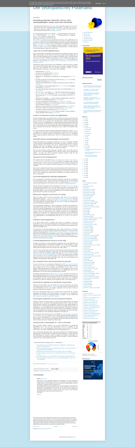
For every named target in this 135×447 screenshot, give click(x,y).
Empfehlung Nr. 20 (42, 45)
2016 (85, 168)
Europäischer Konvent (88, 221)
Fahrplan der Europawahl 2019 (90, 312)
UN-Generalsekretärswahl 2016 (90, 276)
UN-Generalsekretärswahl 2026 (90, 278)
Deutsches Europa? (88, 200)
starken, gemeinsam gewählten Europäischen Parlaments (46, 296)
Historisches (86, 246)
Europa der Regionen (88, 214)
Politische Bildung (87, 260)
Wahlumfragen (87, 283)
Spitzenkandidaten (87, 271)
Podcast (85, 259)
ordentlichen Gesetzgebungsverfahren (41, 59)
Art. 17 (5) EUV (67, 79)
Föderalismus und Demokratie (45, 370)
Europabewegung (87, 216)
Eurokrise (86, 213)
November (87, 129)
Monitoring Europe (87, 254)
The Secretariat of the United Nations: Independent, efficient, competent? (91, 103)
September (87, 133)
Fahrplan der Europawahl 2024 (90, 304)
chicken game (70, 186)
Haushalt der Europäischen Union (91, 244)
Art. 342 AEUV (51, 111)
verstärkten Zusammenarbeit (65, 198)
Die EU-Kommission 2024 (89, 299)
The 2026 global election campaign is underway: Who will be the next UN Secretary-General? (91, 94)
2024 (85, 122)
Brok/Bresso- (36, 46)
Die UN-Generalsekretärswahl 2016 (91, 315)
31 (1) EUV (39, 90)
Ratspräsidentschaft (88, 263)
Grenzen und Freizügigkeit (89, 238)
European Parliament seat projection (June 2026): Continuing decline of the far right (93, 86)
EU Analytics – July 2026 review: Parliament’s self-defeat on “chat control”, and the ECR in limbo (92, 98)
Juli (86, 136)
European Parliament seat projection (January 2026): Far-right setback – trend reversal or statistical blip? (92, 107)
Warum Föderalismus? (88, 32)
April (86, 142)
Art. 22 (73, 89)
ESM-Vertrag (60, 200)
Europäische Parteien (88, 293)
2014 (85, 171)
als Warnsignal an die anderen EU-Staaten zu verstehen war (62, 232)
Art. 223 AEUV (54, 74)
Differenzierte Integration (89, 203)
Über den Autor (87, 35)
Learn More (98, 3)
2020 (85, 160)
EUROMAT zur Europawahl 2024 (91, 302)
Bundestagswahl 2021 (88, 192)
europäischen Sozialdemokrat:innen (43, 39)
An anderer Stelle (87, 37)
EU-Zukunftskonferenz (69, 252)
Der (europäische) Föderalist (62, 7)
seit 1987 (75, 267)
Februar (86, 146)
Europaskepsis (87, 225)
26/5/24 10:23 (44, 378)
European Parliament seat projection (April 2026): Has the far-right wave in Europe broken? (93, 111)
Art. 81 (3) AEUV (61, 93)
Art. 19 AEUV (40, 93)
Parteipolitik (86, 257)
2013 (85, 173)
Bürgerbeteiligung (87, 195)
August (86, 135)
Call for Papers (87, 197)
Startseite (56, 426)
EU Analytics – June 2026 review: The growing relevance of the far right (92, 90)
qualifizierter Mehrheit (64, 59)
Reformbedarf (52, 26)
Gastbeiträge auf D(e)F (88, 38)
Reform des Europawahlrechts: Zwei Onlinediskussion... (92, 153)
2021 (85, 159)
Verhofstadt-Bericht (47, 46)
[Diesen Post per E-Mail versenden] (52, 369)
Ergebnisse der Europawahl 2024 (91, 300)
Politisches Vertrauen (88, 262)
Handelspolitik (87, 243)
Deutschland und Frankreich (90, 202)
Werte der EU (86, 286)
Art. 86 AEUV (48, 95)
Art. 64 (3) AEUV (70, 106)
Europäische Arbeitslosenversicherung (92, 217)
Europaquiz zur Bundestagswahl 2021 (92, 307)
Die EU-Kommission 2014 (89, 316)
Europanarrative (87, 222)
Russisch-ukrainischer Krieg (89, 268)
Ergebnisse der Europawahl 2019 (91, 310)
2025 (85, 120)
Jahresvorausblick (87, 249)
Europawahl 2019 (87, 229)
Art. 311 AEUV (62, 86)
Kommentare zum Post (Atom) (44, 428)
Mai (86, 140)
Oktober (86, 131)
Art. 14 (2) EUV (51, 81)
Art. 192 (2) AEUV (54, 104)
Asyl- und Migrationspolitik (89, 183)
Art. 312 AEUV (46, 87)
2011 (85, 177)
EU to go (85, 210)
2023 (85, 124)
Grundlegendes (87, 241)
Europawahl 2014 (87, 227)
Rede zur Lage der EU (88, 267)
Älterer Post (74, 426)
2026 (85, 118)
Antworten (39, 394)
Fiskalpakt (70, 200)
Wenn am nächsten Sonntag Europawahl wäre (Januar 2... (91, 156)
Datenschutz (86, 41)
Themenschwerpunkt (88, 275)
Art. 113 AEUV (60, 101)
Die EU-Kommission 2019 (89, 308)
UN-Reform (86, 279)
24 (36, 90)
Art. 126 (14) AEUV (67, 107)
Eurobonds (86, 211)
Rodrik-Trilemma (53, 286)
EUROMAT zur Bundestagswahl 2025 (91, 297)
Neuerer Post (36, 426)
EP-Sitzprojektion (87, 205)
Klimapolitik (86, 251)
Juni (86, 138)
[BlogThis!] (53, 369)
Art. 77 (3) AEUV (62, 109)
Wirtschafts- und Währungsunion (90, 287)
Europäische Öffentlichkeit (89, 219)
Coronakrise (86, 198)
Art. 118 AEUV (55, 112)
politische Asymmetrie (58, 273)
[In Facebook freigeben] (56, 369)
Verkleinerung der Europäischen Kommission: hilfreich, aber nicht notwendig (54, 351)
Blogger (73, 437)
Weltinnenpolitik (87, 284)
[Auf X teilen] (55, 369)
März (86, 144)
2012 (85, 175)
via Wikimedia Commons (54, 363)
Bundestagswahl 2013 (88, 189)
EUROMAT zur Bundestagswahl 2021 (91, 305)
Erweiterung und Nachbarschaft (90, 206)
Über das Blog (87, 34)
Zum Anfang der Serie (55, 30)
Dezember (87, 127)
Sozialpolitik (86, 270)
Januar (86, 147)
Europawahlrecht (87, 232)
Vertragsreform (87, 281)
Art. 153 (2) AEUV (59, 99)
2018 (85, 164)
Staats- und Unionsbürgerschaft (90, 273)
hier (37, 43)
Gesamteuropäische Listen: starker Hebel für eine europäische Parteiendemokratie (55, 356)
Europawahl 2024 (87, 230)
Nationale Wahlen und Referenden (91, 256)
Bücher (85, 187)
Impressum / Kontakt (88, 40)
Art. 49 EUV (55, 73)
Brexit (85, 184)
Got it (104, 3)
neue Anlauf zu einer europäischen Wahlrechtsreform (45, 254)
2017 (85, 166)
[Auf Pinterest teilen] (58, 369)
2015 (85, 170)
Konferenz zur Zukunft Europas (90, 252)
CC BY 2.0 (47, 363)
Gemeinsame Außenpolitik (89, 237)
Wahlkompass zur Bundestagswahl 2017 (92, 313)
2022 (85, 126)
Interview (85, 248)
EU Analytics (86, 208)
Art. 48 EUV (47, 71)
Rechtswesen (86, 265)
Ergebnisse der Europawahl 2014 (91, 318)
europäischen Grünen (63, 39)
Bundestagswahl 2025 (88, 194)
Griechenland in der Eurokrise (90, 240)
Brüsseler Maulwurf (88, 186)
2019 (85, 162)
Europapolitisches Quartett (89, 224)
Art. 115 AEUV (67, 101)
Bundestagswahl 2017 (88, 190)
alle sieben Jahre (64, 314)
